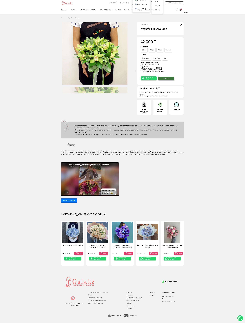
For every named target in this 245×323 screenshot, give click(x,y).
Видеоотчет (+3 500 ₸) (150, 64)
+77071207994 (171, 282)
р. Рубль (157, 5)
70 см (152, 50)
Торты (147, 9)
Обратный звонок (174, 3)
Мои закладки (167, 299)
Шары (155, 9)
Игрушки (74, 9)
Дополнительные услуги (150, 63)
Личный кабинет (168, 296)
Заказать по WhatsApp (149, 78)
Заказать (166, 78)
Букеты (63, 9)
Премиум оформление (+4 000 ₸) (154, 71)
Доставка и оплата (95, 298)
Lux (165, 58)
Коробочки (128, 9)
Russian (144, 4)
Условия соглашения (95, 303)
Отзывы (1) (71, 146)
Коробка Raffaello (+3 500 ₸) (152, 70)
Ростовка (144, 47)
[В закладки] (181, 25)
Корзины (118, 9)
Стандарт (146, 58)
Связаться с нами (168, 301)
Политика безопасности (97, 300)
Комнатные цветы (106, 9)
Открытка (145, 66)
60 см (144, 50)
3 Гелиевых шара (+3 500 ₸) (152, 68)
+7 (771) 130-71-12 (124, 3)
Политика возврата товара (98, 292)
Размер (143, 55)
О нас (90, 295)
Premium (157, 58)
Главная (63, 18)
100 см (168, 50)
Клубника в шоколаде (88, 9)
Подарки (139, 9)
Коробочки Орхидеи (74, 18)
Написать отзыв (69, 200)
